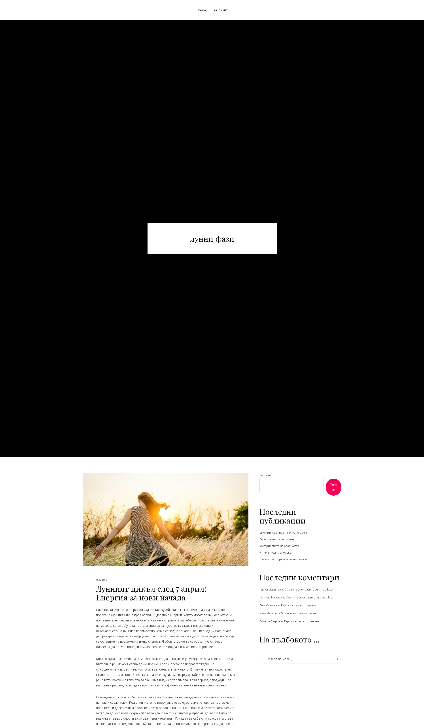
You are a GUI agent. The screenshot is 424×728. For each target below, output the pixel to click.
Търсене (265, 475)
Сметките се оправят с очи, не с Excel (283, 533)
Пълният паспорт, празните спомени (283, 559)
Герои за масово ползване (277, 539)
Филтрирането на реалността (279, 546)
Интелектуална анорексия (276, 552)
